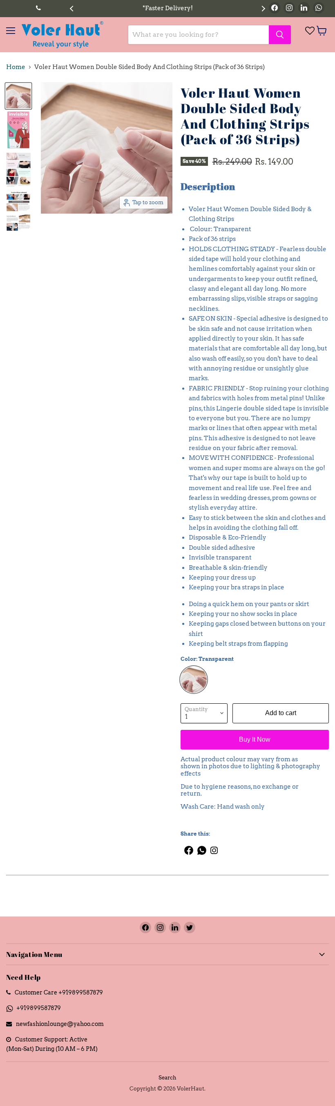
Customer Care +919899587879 (59, 992)
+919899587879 (38, 1007)
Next (262, 9)
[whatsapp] (202, 847)
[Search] (280, 34)
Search (167, 1078)
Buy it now (254, 739)
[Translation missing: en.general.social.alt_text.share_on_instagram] (214, 847)
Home (15, 67)
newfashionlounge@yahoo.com (60, 1023)
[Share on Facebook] (187, 847)
